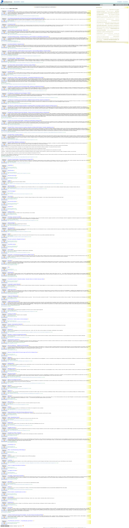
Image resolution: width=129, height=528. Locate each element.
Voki (8, 267)
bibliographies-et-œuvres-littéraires (15, 220)
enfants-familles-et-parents (7, 41)
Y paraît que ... (10, 460)
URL (16, 8)
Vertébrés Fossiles (11, 211)
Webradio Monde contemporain (13, 339)
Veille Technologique (11, 191)
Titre (13, 8)
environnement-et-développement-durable (16, 97)
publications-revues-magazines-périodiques (103, 36)
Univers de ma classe (11, 24)
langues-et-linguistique (106, 28)
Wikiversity (10, 395)
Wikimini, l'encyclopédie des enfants (14, 379)
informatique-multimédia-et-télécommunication (16, 124)
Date (10, 8)
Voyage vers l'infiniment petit (13, 296)
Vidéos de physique (11, 222)
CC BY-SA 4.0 (76, 527)
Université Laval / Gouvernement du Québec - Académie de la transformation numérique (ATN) (24, 120)
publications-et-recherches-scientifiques (28, 62)
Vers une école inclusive (12, 201)
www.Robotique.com (11, 444)
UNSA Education (11, 170)
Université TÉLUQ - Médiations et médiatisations (16, 142)
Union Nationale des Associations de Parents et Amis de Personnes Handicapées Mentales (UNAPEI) (26, 18)
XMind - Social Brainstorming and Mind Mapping (16, 449)
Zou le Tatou (10, 507)
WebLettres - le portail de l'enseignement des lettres (17, 334)
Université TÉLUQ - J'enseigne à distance (15, 134)
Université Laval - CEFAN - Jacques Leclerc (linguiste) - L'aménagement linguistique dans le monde (25, 77)
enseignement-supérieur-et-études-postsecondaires (17, 90)
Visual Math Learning (11, 244)
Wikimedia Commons (11, 368)
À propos (22, 1)
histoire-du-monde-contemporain (7, 55)
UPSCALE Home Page (12, 175)
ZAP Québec (10, 481)
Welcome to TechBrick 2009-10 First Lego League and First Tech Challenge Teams (22, 352)
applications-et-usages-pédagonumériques (50, 132)
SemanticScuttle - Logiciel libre (61, 527)
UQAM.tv (9, 180)
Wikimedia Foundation (12, 373)
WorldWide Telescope (12, 427)
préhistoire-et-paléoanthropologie (108, 33)
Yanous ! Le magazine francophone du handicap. (16, 465)
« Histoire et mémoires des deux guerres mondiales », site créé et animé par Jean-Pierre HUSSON (25, 514)
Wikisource (10, 390)
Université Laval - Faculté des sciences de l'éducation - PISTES (19, 93)
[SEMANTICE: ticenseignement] (23, 526)
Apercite (85, 527)
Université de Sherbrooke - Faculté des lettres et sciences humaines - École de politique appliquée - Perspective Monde (29, 50)
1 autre (16, 371)
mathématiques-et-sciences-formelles (15, 252)
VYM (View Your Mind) (12, 313)
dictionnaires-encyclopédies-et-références (16, 48)
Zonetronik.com (10, 502)
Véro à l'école (10, 196)
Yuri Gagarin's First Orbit (12, 470)
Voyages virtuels (11, 308)
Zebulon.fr (9, 486)
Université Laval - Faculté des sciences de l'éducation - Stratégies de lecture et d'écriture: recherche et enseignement (28, 99)
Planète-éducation (48, 527)
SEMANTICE (8, 2)
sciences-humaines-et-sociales (17, 55)
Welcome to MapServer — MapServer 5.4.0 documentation (18, 345)
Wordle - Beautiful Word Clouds (13, 417)
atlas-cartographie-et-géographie (114, 14)
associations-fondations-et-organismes (8, 15)
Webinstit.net (10, 329)
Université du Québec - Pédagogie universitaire (16, 58)
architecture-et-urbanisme (110, 11)
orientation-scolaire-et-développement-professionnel (17, 183)
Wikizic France (10, 401)
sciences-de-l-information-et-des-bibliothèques (28, 383)
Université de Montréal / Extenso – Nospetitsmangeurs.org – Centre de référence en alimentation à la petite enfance (28, 36)
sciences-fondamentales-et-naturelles (42, 97)
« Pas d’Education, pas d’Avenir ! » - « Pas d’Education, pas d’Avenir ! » (20, 520)
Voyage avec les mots (12, 289)
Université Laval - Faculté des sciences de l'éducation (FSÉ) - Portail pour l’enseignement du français (26, 86)
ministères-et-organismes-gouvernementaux (113, 30)
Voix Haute (10, 260)
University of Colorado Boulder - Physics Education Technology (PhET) (20, 159)
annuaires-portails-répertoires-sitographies (31, 188)
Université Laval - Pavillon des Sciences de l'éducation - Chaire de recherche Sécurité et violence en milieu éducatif (28, 112)
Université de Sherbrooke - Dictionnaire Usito (16, 44)
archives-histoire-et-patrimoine (26, 55)
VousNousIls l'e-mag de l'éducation (14, 284)
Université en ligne (11, 71)
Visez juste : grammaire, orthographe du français (16, 239)
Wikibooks (9, 357)
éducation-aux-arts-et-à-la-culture (14, 404)
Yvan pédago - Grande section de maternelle (16, 475)
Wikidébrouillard (11, 363)
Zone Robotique (11, 497)
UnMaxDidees (10, 165)
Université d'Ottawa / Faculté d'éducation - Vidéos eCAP (18, 30)
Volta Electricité (10, 272)
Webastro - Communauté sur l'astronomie (15, 324)
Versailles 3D (10, 206)
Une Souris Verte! (11, 10)
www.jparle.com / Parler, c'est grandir (14, 432)
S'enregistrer (119, 1)
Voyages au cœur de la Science (13, 301)
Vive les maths (10, 249)
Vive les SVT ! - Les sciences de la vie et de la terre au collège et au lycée (21, 254)
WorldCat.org (10, 422)
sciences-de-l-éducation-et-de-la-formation (16, 34)
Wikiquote (9, 385)
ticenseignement (33, 15)
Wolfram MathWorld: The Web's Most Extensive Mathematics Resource (20, 412)
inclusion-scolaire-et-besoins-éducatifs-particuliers (22, 15)
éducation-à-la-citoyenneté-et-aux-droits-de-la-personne (36, 132)
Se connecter (125, 1)
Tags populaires (17, 1)
